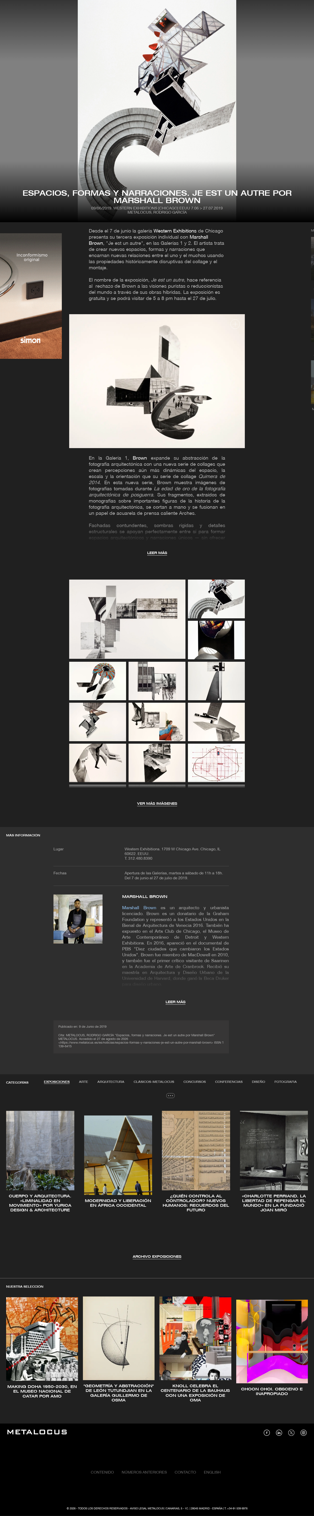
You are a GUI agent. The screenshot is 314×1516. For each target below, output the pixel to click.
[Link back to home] (37, 1433)
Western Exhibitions (175, 231)
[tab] (56, 1082)
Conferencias (229, 1082)
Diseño (258, 1082)
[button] (14, 1183)
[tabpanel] (157, 1184)
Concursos (194, 1082)
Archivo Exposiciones (157, 1256)
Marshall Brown (144, 897)
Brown (140, 458)
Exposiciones (57, 1082)
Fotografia (286, 1082)
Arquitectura (110, 1082)
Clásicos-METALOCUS (154, 1082)
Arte (83, 1082)
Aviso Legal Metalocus (147, 1508)
